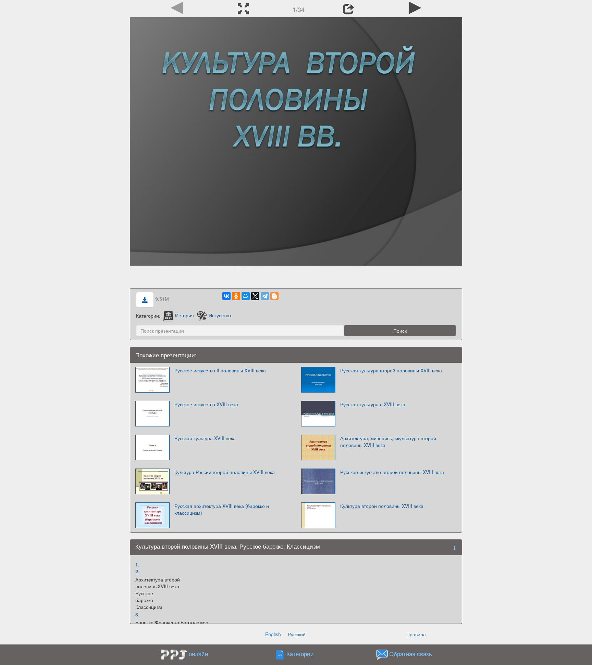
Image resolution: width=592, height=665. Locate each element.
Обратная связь (410, 654)
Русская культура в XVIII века (372, 404)
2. (137, 571)
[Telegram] (265, 296)
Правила (416, 634)
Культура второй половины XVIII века (381, 505)
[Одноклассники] (236, 296)
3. (137, 614)
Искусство (220, 315)
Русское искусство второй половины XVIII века (392, 472)
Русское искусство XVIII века (206, 404)
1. (137, 564)
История (184, 315)
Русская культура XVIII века (205, 438)
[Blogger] (274, 296)
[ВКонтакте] (226, 296)
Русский (297, 634)
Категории (300, 654)
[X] (255, 296)
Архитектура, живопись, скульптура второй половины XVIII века (388, 441)
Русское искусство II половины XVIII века (220, 370)
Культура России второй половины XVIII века (224, 472)
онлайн (198, 654)
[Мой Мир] (246, 296)
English (273, 634)
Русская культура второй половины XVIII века (391, 370)
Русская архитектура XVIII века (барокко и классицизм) (221, 509)
